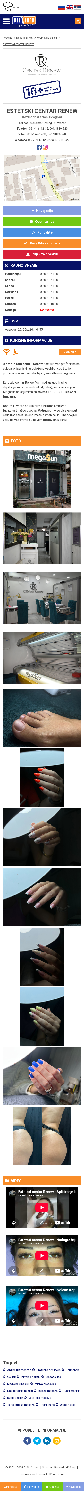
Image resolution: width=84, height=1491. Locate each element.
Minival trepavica (45, 1384)
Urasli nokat (67, 1405)
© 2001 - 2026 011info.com (22, 1467)
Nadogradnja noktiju (19, 1391)
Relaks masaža (47, 1391)
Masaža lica (53, 1377)
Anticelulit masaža (18, 1370)
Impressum (28, 1474)
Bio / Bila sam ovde (44, 243)
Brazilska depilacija (48, 1370)
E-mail (41, 1474)
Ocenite (54, 1486)
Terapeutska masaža (20, 1405)
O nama (47, 1467)
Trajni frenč (47, 1405)
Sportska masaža (39, 1398)
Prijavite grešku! (45, 254)
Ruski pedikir (14, 1398)
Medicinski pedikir (17, 1384)
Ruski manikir (71, 1391)
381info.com (56, 1474)
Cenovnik (70, 351)
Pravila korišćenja (65, 1467)
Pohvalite (45, 232)
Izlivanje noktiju (30, 1377)
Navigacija (44, 211)
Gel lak (11, 1377)
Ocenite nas (45, 221)
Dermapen (72, 1370)
